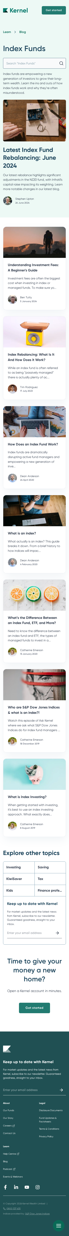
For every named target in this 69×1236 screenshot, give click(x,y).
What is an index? (22, 533)
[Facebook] (5, 1187)
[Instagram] (37, 1187)
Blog (22, 32)
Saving (43, 867)
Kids (9, 890)
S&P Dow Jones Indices (37, 1213)
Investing (13, 867)
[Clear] (61, 63)
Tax (40, 879)
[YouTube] (27, 1187)
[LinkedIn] (16, 1187)
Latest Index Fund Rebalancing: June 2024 (29, 157)
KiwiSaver (14, 879)
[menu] (58, 1225)
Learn (7, 32)
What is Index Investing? (27, 797)
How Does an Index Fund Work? (33, 444)
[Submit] (57, 933)
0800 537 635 (14, 1208)
